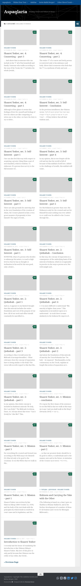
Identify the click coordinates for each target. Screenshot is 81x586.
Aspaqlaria (6, 2)
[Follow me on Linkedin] (68, 578)
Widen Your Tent (19, 2)
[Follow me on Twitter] (72, 578)
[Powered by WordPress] (12, 582)
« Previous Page (11, 562)
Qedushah (52, 489)
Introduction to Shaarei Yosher (20, 542)
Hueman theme (29, 582)
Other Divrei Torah (64, 2)
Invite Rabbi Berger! (47, 2)
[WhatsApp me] (58, 578)
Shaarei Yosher (10, 48)
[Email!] (61, 578)
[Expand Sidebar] (77, 24)
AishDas (33, 2)
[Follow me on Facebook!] (65, 578)
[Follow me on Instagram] (75, 578)
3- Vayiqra (43, 489)
